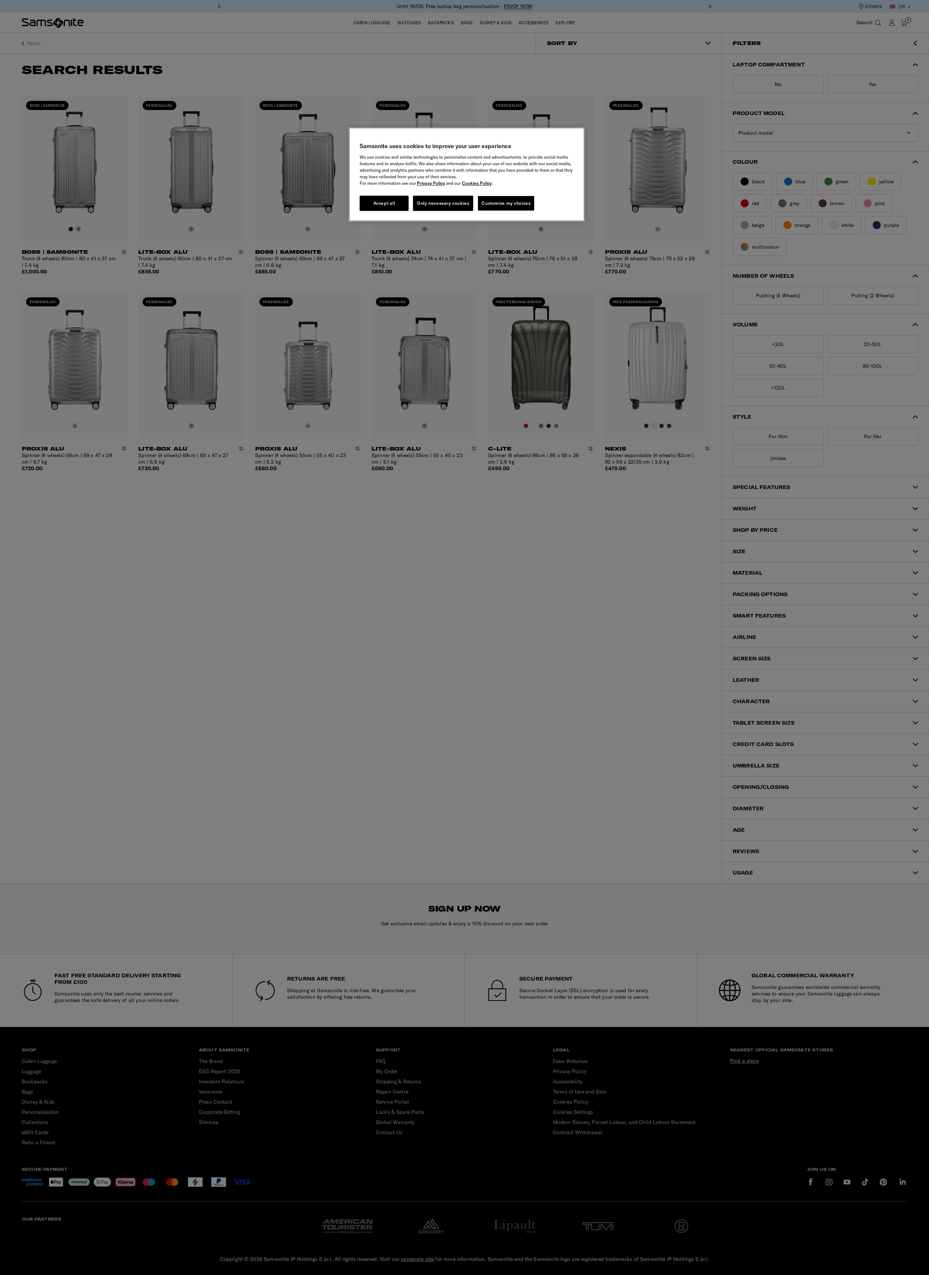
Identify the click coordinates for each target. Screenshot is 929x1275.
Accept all (384, 203)
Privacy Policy (431, 183)
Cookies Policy (477, 183)
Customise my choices (506, 203)
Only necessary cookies (443, 203)
